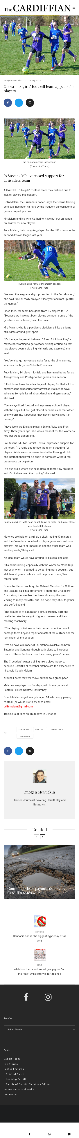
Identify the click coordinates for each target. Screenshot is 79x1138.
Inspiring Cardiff (16, 1079)
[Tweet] (19, 103)
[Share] (8, 103)
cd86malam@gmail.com (18, 706)
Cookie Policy (12, 1058)
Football (40, 729)
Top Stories (11, 1064)
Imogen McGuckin (13, 80)
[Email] (30, 103)
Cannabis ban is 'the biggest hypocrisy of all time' (39, 936)
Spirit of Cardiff (16, 1074)
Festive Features (14, 1069)
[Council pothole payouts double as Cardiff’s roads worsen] (39, 872)
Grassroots (57, 729)
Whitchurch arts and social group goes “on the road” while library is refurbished (39, 970)
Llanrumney (25, 736)
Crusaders (24, 729)
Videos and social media (19, 1089)
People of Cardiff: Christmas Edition (28, 1084)
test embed (11, 1094)
